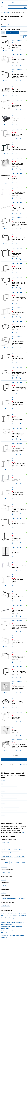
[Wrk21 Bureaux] (14, 479)
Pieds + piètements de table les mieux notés (13, 915)
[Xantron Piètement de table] (14, 60)
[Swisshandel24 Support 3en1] (14, 327)
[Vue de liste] (25, 36)
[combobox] (3, 32)
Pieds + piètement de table (17, 41)
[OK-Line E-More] (14, 268)
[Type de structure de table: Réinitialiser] (17, 32)
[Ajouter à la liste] (16, 50)
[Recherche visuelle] (25, 7)
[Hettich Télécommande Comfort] (14, 119)
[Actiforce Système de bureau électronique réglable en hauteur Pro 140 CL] (14, 192)
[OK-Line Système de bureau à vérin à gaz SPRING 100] (14, 357)
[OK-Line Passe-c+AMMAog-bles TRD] (14, 208)
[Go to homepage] (2, 2)
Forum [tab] (9, 25)
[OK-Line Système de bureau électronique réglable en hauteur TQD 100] (14, 449)
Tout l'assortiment (5, 12)
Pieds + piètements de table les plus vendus (13, 913)
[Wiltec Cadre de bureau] (14, 523)
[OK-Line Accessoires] (14, 312)
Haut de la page (22, 765)
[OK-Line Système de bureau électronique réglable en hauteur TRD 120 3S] (14, 418)
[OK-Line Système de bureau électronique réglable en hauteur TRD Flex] (14, 342)
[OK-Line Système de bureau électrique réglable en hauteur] (14, 90)
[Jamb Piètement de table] (14, 566)
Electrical (23, 32)
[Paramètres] (13, 2)
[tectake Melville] (14, 45)
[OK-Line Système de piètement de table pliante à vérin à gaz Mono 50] (14, 537)
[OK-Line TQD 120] (14, 134)
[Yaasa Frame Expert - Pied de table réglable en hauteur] (14, 75)
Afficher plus (14, 760)
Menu (4, 7)
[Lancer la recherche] (10, 7)
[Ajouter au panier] (20, 50)
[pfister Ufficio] (14, 178)
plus (23, 832)
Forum (3, 780)
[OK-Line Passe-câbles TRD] (14, 611)
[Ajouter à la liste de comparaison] (13, 50)
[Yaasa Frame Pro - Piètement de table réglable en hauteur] (14, 595)
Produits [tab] (3, 25)
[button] (26, 41)
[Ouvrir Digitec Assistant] (21, 2)
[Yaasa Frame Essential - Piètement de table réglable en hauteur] (14, 238)
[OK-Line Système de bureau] (14, 580)
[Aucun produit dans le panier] (25, 2)
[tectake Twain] (14, 717)
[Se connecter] (17, 2)
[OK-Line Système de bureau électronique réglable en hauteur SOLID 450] (14, 163)
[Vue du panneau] (21, 36)
